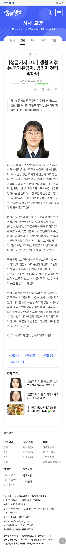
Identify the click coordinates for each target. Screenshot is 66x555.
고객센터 (37, 500)
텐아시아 (35, 540)
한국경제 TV (43, 535)
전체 (12, 40)
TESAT (7, 469)
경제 (22, 40)
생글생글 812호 (44, 84)
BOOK (24, 540)
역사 (33, 40)
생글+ (45, 442)
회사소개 (7, 496)
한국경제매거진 (10, 540)
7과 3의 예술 (49, 452)
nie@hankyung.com (20, 521)
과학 (43, 40)
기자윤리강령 (21, 496)
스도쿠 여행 (48, 457)
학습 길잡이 (28, 452)
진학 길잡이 (28, 447)
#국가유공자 (31, 355)
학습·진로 (28, 442)
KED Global (48, 540)
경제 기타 (12, 373)
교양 (53, 40)
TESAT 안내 (9, 475)
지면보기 (27, 469)
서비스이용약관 (10, 500)
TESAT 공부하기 (11, 479)
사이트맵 (25, 500)
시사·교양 (33, 23)
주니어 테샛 (9, 484)
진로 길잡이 (28, 457)
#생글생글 (48, 355)
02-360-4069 (19, 504)
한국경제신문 (28, 535)
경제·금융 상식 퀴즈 (52, 462)
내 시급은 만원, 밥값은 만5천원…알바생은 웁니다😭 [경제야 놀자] (41, 411)
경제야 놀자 (48, 447)
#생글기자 (14, 355)
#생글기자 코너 (16, 361)
